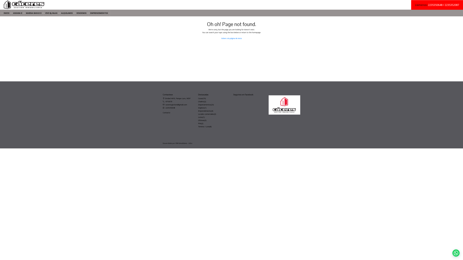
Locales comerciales (206, 114)
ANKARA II (17, 13)
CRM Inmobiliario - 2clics (183, 143)
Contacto (166, 112)
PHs (199, 123)
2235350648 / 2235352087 (443, 5)
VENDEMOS (81, 13)
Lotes (200, 117)
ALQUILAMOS (67, 13)
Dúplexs (201, 108)
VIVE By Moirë (51, 13)
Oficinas (201, 120)
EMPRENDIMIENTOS (99, 13)
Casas (200, 98)
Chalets (201, 101)
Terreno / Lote (204, 126)
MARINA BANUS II (33, 13)
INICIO (6, 13)
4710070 (168, 101)
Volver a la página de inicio (231, 38)
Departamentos (204, 105)
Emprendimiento (204, 111)
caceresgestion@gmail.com (176, 105)
